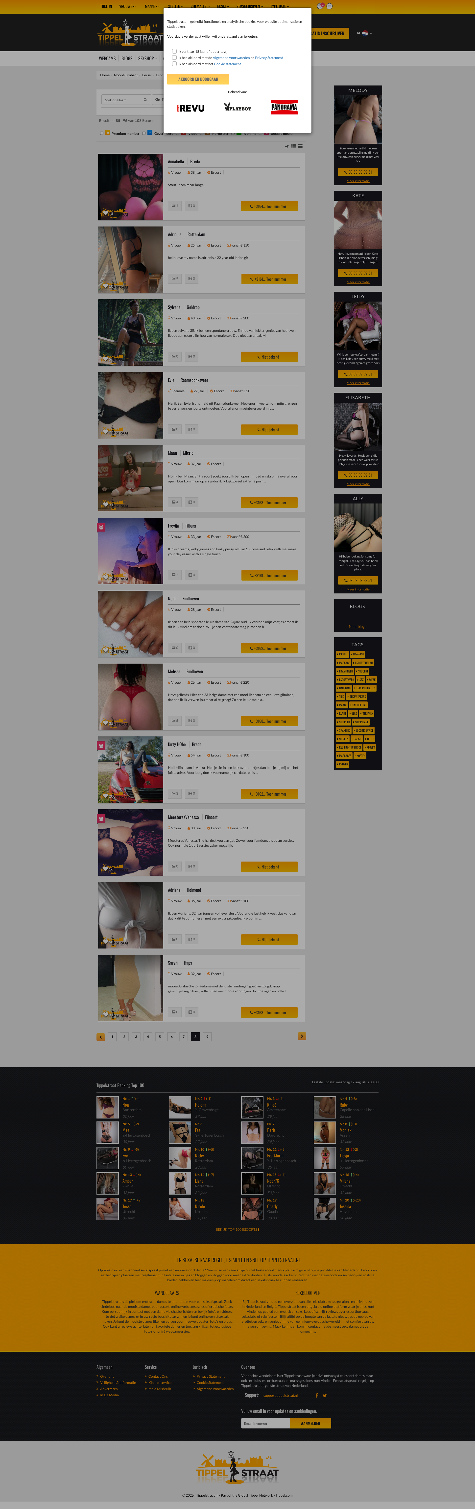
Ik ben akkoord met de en (230, 58)
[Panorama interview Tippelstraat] (284, 107)
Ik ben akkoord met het (209, 64)
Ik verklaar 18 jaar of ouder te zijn (204, 51)
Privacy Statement (269, 58)
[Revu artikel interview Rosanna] (190, 108)
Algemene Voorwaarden (231, 58)
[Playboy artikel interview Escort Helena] (237, 107)
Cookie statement (227, 64)
